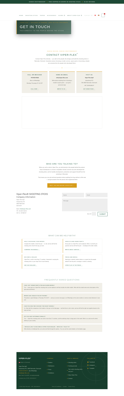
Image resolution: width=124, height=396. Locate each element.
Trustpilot (91, 368)
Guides (60, 15)
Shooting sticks (31, 15)
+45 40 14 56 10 (23, 370)
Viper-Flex (25, 358)
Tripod (42, 15)
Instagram (92, 365)
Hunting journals (72, 366)
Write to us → (62, 88)
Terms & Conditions (56, 386)
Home (21, 15)
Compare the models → (32, 249)
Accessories (51, 15)
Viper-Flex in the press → (74, 265)
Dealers (50, 362)
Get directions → (89, 88)
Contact (87, 15)
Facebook (92, 362)
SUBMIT (102, 214)
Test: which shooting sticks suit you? (75, 370)
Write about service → (73, 249)
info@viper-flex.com (25, 209)
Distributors (51, 366)
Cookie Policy (71, 386)
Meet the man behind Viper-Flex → (62, 185)
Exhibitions (51, 373)
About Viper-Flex (73, 15)
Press (49, 369)
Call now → (35, 88)
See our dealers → (30, 265)
